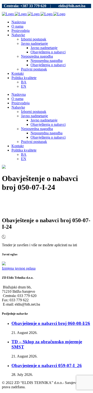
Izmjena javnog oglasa (19, 268)
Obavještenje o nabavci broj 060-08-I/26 (50, 323)
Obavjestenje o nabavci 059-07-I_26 (46, 365)
